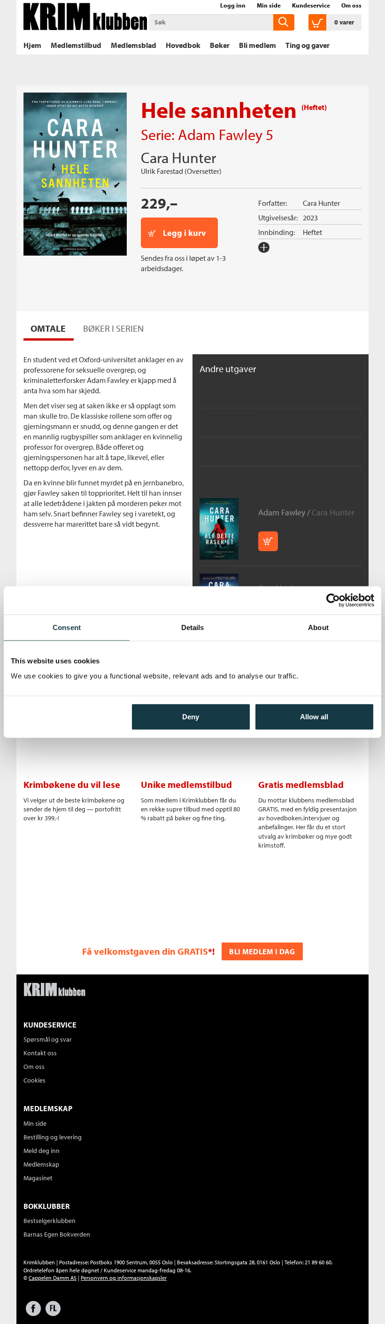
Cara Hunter (178, 157)
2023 (310, 217)
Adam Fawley (220, 134)
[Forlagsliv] (53, 1312)
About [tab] (318, 627)
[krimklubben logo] (54, 990)
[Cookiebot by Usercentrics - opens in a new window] (333, 600)
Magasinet (38, 1178)
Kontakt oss (40, 1053)
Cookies (34, 1080)
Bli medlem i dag (262, 951)
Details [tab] (192, 627)
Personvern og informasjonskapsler (124, 1277)
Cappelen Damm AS (53, 1277)
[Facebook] (33, 1312)
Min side (269, 5)
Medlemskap (41, 1164)
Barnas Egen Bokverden (56, 1234)
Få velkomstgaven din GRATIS (145, 951)
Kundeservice (311, 5)
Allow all (314, 716)
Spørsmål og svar (47, 1039)
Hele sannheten (227, 386)
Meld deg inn (41, 1150)
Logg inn (233, 5)
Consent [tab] (67, 627)
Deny (190, 716)
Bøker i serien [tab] (113, 328)
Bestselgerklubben (49, 1220)
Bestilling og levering (52, 1137)
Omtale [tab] (48, 328)
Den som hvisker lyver (300, 578)
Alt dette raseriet (291, 502)
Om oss (351, 5)
